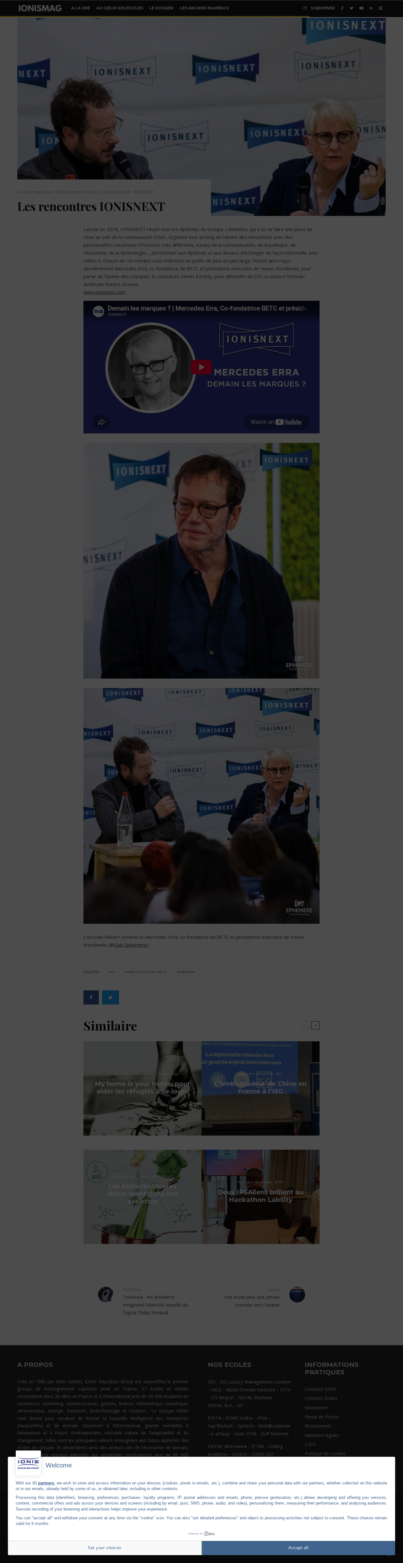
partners (46, 1483)
